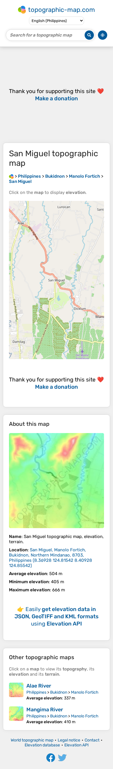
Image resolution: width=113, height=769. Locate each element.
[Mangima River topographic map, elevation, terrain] (16, 715)
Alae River (38, 686)
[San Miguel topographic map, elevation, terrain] (56, 480)
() (50, 557)
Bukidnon (58, 692)
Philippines (36, 692)
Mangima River (44, 709)
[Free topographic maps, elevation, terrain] (11, 176)
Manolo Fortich (85, 692)
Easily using (56, 616)
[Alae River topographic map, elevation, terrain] (16, 692)
